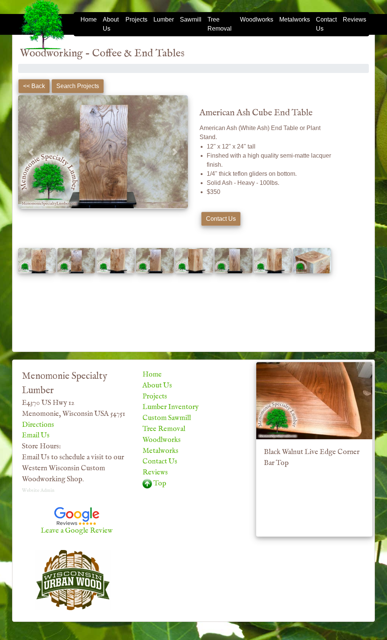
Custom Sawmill (166, 418)
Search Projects (77, 86)
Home (88, 19)
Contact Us (326, 24)
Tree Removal (219, 24)
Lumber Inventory (170, 407)
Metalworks (294, 19)
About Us (111, 24)
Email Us (36, 435)
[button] (30, 152)
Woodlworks (256, 19)
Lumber (163, 19)
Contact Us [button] (221, 218)
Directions (38, 424)
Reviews (354, 19)
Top (159, 483)
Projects (136, 19)
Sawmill (190, 19)
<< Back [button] (34, 86)
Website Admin (38, 490)
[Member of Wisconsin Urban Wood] (73, 579)
